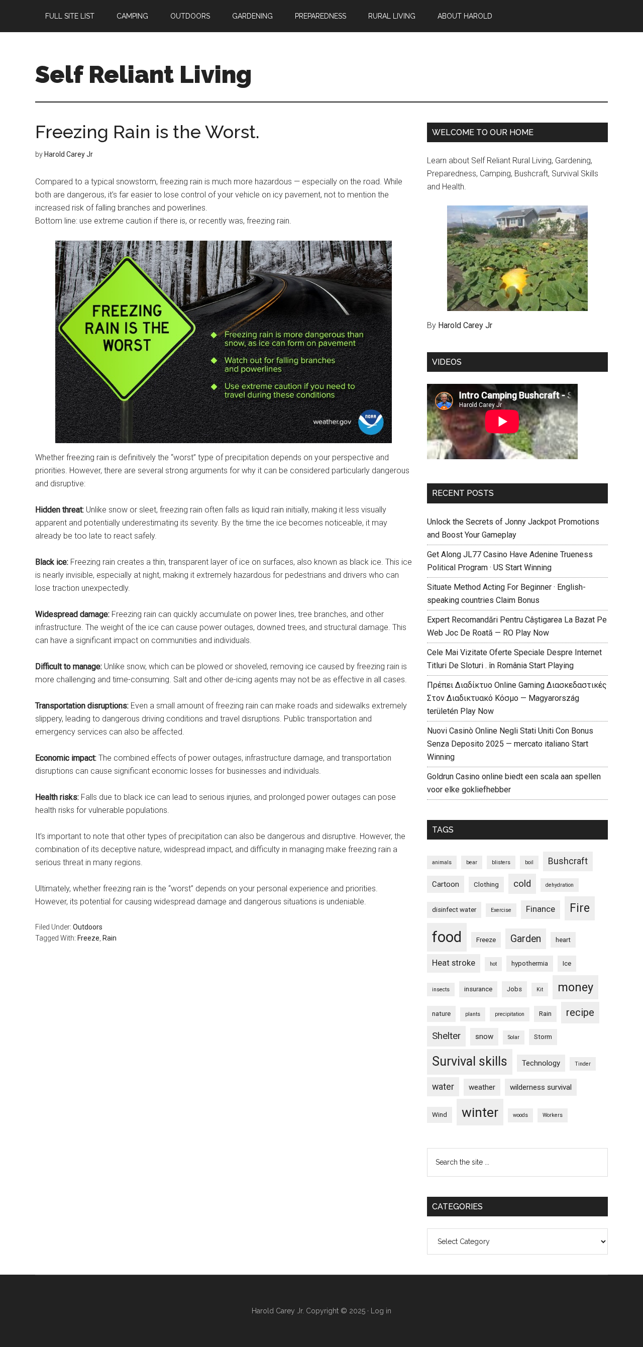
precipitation (509, 1014)
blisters (501, 862)
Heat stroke (453, 963)
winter (480, 1112)
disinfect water (454, 909)
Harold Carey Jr (465, 325)
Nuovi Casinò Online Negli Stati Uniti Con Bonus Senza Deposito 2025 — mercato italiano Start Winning (510, 744)
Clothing (486, 884)
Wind (439, 1114)
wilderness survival (541, 1087)
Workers (553, 1115)
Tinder (583, 1064)
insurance (478, 989)
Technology (541, 1063)
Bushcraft (568, 861)
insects (441, 989)
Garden (525, 939)
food (447, 937)
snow (484, 1036)
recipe (580, 1012)
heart (563, 940)
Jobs (514, 989)
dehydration (560, 885)
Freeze (88, 938)
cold (522, 883)
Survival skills (469, 1061)
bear (471, 862)
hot (493, 964)
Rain (109, 938)
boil (529, 862)
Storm (543, 1037)
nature (441, 1013)
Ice (567, 963)
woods (520, 1115)
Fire (580, 908)
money (575, 987)
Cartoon (445, 884)
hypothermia (529, 963)
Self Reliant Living (143, 74)
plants (472, 1014)
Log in (381, 1311)
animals (442, 862)
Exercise (501, 910)
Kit (540, 989)
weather (482, 1087)
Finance (540, 909)
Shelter (446, 1036)
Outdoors (87, 927)
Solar (513, 1037)
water (443, 1087)
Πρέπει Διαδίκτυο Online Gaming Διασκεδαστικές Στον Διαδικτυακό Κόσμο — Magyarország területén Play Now (517, 698)
